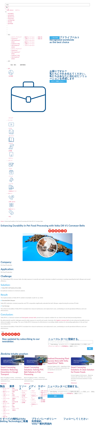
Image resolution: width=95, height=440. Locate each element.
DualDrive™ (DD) (15, 43)
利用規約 (36, 421)
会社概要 (43, 400)
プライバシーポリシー (54, 346)
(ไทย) (10, 21)
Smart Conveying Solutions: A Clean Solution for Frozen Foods (82, 369)
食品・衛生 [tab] (13, 64)
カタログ (24, 394)
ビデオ (23, 392)
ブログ (33, 390)
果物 (13, 391)
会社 (9, 68)
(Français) (11, 18)
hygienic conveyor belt (62, 320)
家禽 (13, 395)
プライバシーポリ (58, 393)
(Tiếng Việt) (11, 20)
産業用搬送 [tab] (23, 64)
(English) (10, 13)
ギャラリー (24, 390)
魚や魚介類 (15, 390)
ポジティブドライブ (16, 37)
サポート (10, 193)
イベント (33, 392)
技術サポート (44, 392)
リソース (10, 120)
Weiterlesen (4, 383)
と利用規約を (65, 346)
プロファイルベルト (30, 40)
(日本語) (10, 23)
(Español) (11, 15)
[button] (49, 230)
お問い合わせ (44, 390)
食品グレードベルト (30, 37)
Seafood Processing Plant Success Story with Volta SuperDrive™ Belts (58, 361)
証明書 (23, 395)
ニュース (33, 394)
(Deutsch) (11, 16)
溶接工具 (40, 37)
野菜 (13, 388)
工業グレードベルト (30, 38)
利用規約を (70, 393)
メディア (10, 160)
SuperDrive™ (14, 38)
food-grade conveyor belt (29, 317)
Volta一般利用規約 (42, 424)
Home (2, 221)
